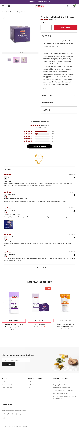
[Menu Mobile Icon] (3, 6)
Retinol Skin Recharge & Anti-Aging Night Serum (14, 325)
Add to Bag (13, 321)
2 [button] (20, 52)
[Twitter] (21, 414)
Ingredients (58, 103)
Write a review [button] (39, 146)
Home (3, 12)
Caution (58, 110)
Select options (65, 320)
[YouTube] (17, 414)
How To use (58, 95)
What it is (58, 36)
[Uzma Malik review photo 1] (8, 224)
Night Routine (40, 324)
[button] (45, 19)
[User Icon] (68, 6)
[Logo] (39, 6)
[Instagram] (8, 414)
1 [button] (18, 52)
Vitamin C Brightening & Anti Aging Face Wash (65, 325)
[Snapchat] (4, 418)
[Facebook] (4, 414)
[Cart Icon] (74, 6)
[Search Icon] (9, 6)
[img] (7, 174)
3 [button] (22, 52)
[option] (39, 2)
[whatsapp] (12, 414)
